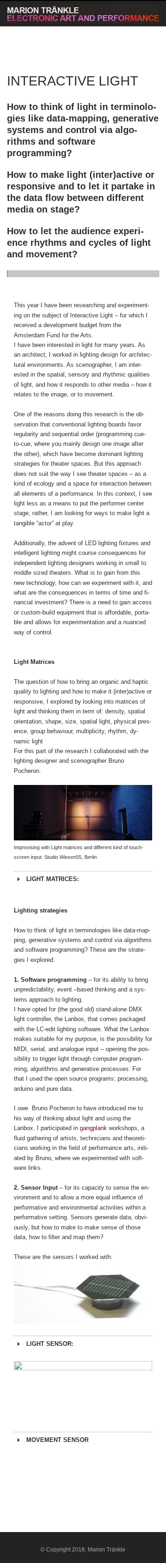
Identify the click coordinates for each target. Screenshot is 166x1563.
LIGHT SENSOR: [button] (49, 1343)
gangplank (93, 1128)
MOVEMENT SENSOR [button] (57, 1439)
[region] (83, 812)
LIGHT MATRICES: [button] (52, 879)
